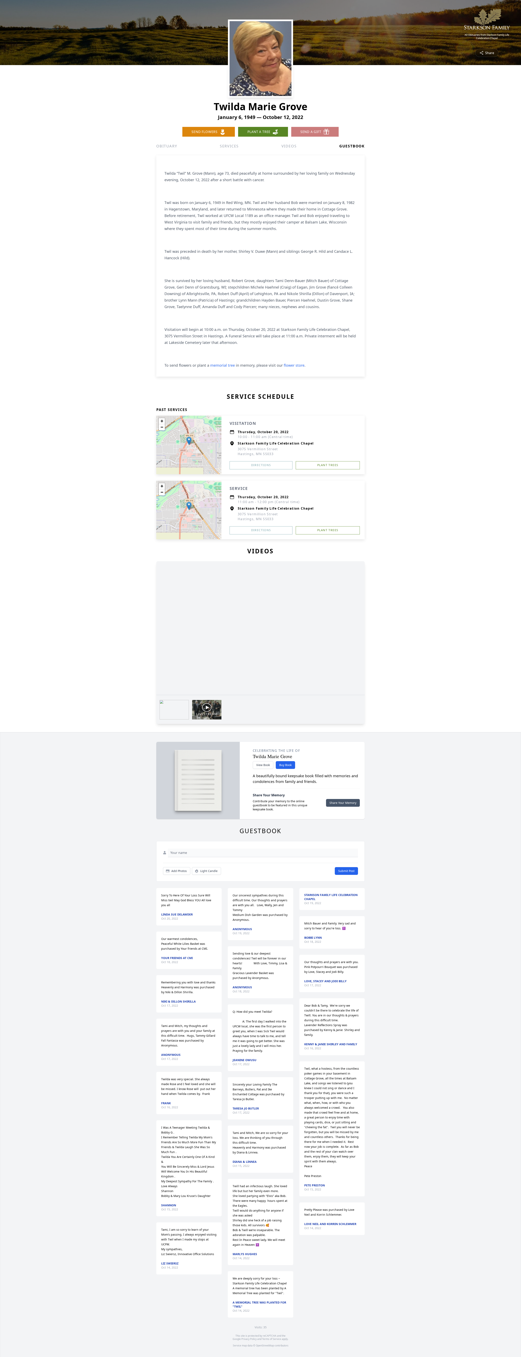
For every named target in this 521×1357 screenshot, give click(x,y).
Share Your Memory (342, 803)
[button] (189, 441)
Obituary (166, 146)
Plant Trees (327, 465)
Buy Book (285, 765)
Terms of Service (271, 1339)
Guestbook (352, 146)
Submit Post (346, 871)
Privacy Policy (249, 1339)
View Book (263, 765)
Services (229, 146)
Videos (289, 146)
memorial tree (222, 365)
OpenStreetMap (265, 1345)
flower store (294, 365)
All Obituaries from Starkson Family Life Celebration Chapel (487, 36)
